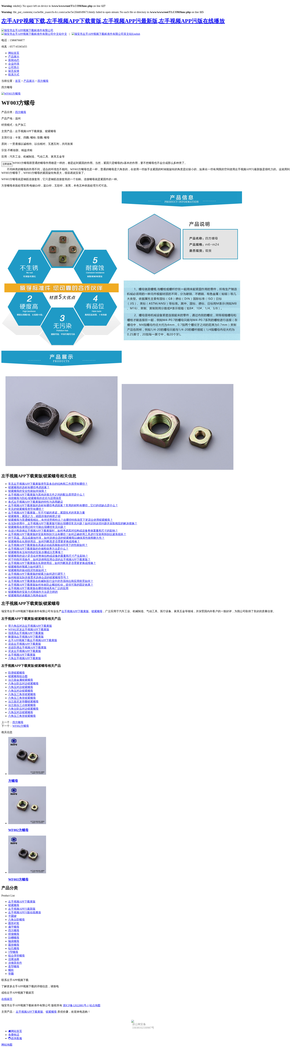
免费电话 (13, 1034)
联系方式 (13, 74)
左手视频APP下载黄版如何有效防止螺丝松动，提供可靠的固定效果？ (50, 584)
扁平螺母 (13, 926)
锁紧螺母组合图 (18, 676)
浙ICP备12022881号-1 (76, 1005)
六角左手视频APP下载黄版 (24, 658)
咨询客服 (16, 1038)
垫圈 (11, 973)
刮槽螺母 (13, 937)
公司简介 (13, 67)
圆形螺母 (13, 944)
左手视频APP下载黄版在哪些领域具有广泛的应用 (38, 588)
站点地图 (94, 1005)
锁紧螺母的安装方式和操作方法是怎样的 (33, 591)
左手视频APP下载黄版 (75, 611)
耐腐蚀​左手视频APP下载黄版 (26, 636)
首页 (18, 80)
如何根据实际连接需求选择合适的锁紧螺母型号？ (38, 577)
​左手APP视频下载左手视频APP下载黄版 (32, 640)
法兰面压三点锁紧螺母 (22, 705)
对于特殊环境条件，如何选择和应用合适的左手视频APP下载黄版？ (49, 559)
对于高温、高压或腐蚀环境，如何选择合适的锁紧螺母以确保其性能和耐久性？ (56, 537)
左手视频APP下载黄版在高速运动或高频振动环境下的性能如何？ (48, 545)
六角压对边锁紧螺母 (20, 687)
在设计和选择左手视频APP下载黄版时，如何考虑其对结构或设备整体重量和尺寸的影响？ (63, 530)
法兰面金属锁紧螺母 (20, 679)
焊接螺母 (13, 934)
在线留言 (6, 999)
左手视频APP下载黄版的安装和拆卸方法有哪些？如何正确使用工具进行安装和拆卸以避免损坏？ (67, 534)
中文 (64, 33)
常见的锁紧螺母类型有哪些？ (26, 509)
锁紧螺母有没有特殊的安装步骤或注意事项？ (35, 552)
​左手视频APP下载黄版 (21, 654)
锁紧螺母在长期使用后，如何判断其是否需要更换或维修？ (44, 541)
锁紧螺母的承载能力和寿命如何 (27, 595)
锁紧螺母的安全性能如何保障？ (27, 491)
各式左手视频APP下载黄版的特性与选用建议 (35, 501)
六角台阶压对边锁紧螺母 (23, 683)
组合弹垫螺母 (16, 955)
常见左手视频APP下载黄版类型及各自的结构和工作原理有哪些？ (48, 483)
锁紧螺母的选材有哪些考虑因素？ (29, 487)
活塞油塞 (13, 959)
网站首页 (13, 52)
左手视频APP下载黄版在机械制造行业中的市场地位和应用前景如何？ (50, 581)
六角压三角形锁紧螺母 (22, 694)
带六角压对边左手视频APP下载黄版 (30, 625)
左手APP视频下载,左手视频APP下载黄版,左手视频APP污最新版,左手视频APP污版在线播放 (113, 21)
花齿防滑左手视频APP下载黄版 (27, 647)
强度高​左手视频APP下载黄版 (26, 633)
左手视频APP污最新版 (21, 908)
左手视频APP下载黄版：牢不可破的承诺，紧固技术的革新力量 (46, 512)
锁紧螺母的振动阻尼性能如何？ (27, 570)
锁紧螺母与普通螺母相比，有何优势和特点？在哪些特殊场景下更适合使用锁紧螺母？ (60, 519)
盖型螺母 (13, 966)
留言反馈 (13, 70)
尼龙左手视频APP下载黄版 (24, 651)
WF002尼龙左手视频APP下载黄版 (28, 629)
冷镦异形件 (15, 962)
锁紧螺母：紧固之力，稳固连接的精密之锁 (34, 516)
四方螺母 (42, 80)
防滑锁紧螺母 (16, 672)
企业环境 (13, 63)
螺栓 (11, 970)
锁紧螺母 (96, 611)
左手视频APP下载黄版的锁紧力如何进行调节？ (37, 573)
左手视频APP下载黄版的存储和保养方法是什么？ (38, 548)
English (136, 33)
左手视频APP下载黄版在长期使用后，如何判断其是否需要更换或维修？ (52, 563)
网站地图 (6, 1044)
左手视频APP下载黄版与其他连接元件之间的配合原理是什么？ (46, 494)
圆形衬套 (13, 923)
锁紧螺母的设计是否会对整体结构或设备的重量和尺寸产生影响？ (48, 555)
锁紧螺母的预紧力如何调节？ (26, 566)
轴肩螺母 (13, 941)
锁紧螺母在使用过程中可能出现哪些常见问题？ (37, 527)
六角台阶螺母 (16, 919)
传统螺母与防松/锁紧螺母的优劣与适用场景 (34, 498)
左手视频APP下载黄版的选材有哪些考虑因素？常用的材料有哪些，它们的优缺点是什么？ (63, 505)
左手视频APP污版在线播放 (24, 912)
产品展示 (13, 56)
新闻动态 (13, 60)
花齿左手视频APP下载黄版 (24, 643)
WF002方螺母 (20, 725)
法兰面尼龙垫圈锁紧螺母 (23, 701)
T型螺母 (13, 952)
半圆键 (12, 916)
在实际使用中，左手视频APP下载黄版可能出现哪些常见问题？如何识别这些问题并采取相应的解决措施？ (72, 523)
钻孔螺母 (13, 948)
